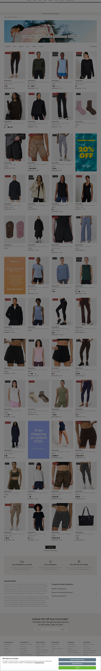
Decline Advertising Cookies (77, 659)
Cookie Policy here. (39, 662)
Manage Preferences (77, 663)
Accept (77, 667)
